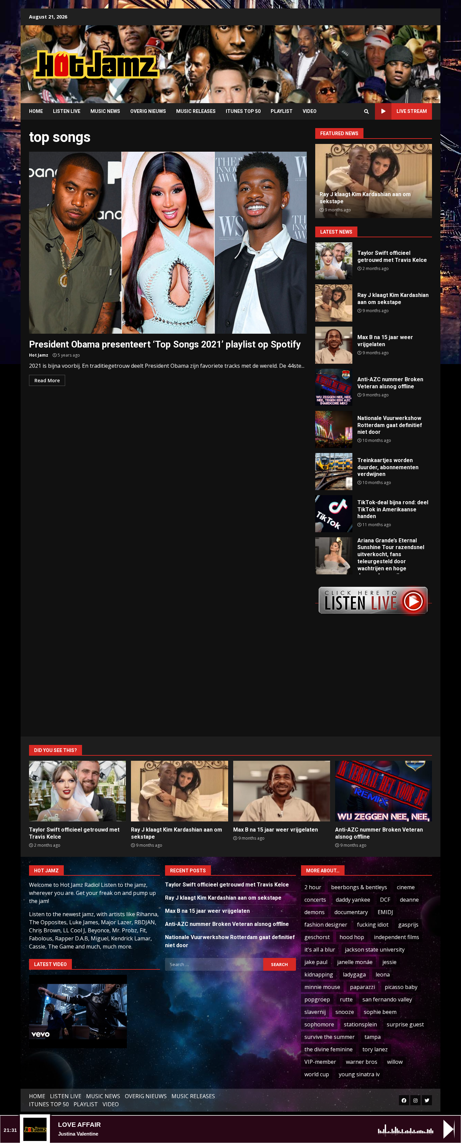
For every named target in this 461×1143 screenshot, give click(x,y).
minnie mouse (322, 987)
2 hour (312, 887)
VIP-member (320, 1061)
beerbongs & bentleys (359, 887)
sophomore (319, 1024)
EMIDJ (385, 912)
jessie (389, 962)
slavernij (315, 1012)
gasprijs (408, 924)
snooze (344, 1012)
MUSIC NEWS (105, 111)
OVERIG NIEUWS (148, 111)
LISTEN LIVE (66, 111)
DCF (385, 899)
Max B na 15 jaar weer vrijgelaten (333, 345)
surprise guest (405, 1024)
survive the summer (329, 1037)
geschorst (317, 937)
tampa (372, 1037)
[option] (373, 181)
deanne (409, 899)
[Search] (366, 111)
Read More (47, 380)
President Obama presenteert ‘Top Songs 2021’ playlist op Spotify (168, 243)
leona (383, 974)
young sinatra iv (359, 1074)
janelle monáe (355, 962)
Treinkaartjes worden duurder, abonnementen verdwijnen (333, 471)
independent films (396, 937)
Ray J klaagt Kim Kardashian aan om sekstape (333, 303)
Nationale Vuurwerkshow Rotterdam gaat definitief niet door (333, 429)
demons (314, 912)
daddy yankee (353, 899)
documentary (351, 912)
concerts (315, 899)
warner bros (361, 1061)
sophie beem (380, 1012)
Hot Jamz (38, 355)
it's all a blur (319, 949)
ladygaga (354, 974)
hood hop (352, 937)
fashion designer (325, 924)
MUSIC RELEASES (196, 111)
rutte (346, 999)
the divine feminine (328, 1049)
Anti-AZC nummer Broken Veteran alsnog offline (333, 387)
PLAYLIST (282, 111)
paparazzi (362, 987)
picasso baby (401, 987)
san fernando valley (387, 999)
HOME (36, 111)
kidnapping (318, 974)
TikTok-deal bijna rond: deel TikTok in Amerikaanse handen (333, 513)
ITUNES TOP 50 (243, 111)
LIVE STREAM (412, 111)
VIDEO (310, 111)
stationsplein (360, 1024)
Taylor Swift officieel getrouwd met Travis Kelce (333, 260)
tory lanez (375, 1049)
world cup (316, 1074)
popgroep (317, 999)
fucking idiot (372, 924)
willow (395, 1061)
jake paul (315, 962)
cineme (406, 887)
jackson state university (375, 949)
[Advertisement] (316, 59)
